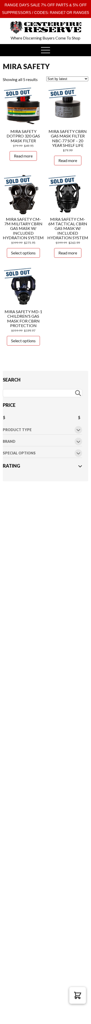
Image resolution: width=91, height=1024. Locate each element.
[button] (77, 995)
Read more (23, 155)
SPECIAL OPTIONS (19, 453)
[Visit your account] (11, 24)
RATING (11, 466)
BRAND (9, 442)
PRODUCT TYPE (17, 430)
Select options (23, 252)
